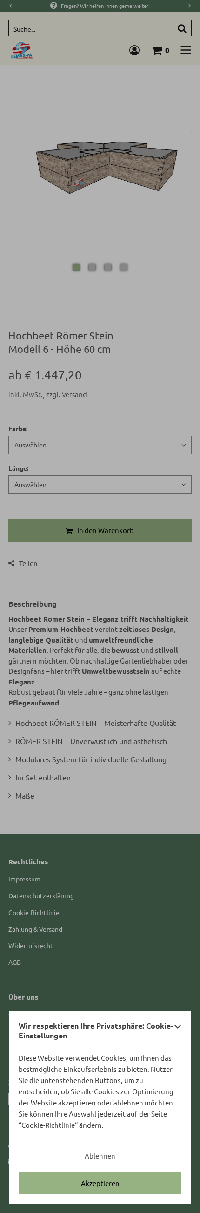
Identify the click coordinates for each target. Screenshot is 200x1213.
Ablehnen (100, 1155)
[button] (177, 1033)
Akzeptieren (100, 1183)
